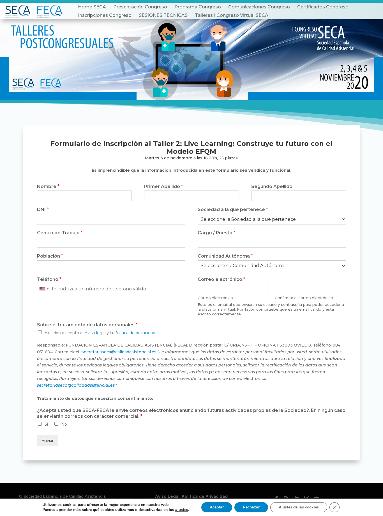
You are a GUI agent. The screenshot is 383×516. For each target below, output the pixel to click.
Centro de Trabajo (60, 232)
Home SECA (92, 7)
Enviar (47, 440)
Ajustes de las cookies (299, 507)
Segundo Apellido (271, 186)
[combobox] (43, 289)
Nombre (48, 186)
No (64, 424)
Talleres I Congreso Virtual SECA (231, 15)
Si (46, 424)
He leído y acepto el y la (100, 332)
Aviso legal (95, 332)
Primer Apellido (163, 186)
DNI (43, 209)
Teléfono (49, 279)
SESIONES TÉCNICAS (163, 15)
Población (50, 256)
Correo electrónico (221, 279)
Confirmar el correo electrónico (304, 297)
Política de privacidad (134, 332)
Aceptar (217, 507)
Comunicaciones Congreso (259, 7)
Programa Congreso (197, 7)
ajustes (181, 509)
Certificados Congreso (323, 7)
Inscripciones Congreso (104, 15)
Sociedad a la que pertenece (233, 209)
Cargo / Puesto (217, 232)
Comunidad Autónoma (225, 256)
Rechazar (251, 507)
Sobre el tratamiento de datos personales (87, 324)
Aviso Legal (167, 496)
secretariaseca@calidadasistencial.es (119, 351)
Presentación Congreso (140, 7)
